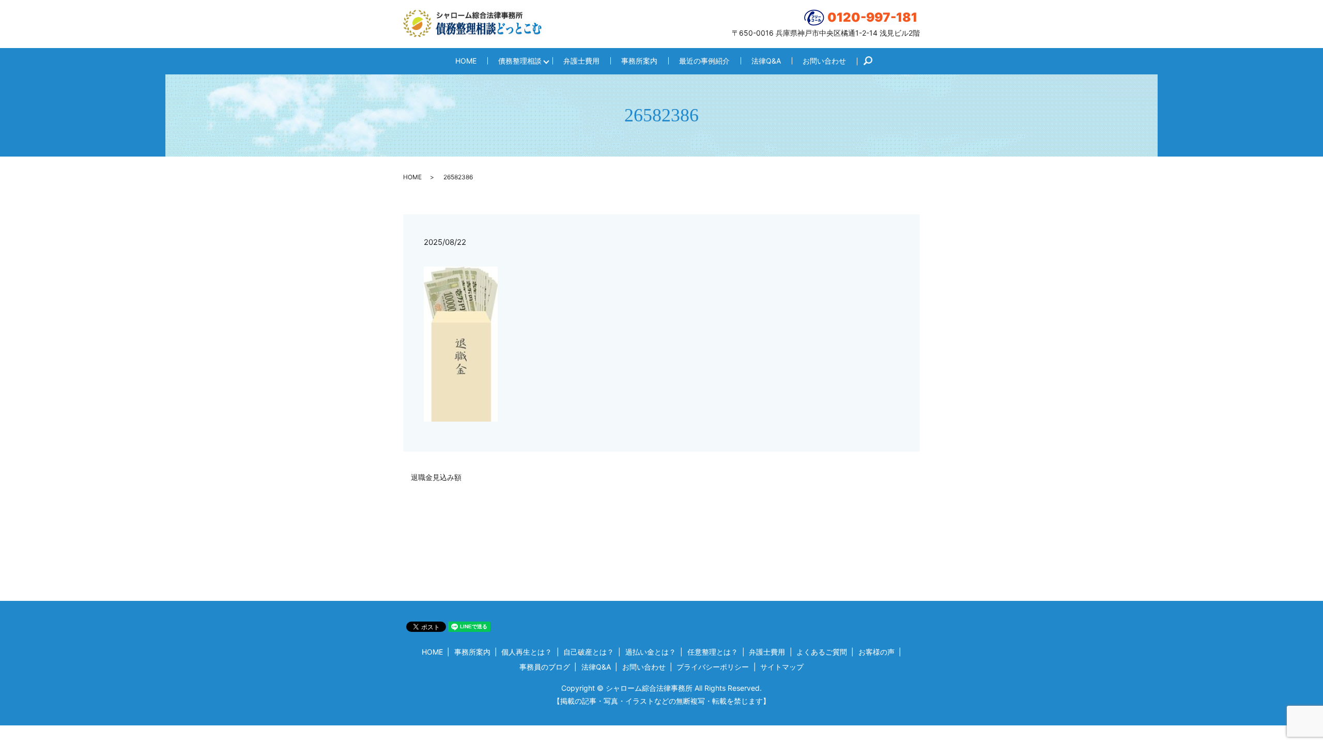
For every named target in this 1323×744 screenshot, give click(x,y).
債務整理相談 (520, 60)
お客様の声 (876, 651)
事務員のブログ (544, 666)
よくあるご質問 (821, 651)
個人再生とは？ (526, 651)
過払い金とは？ (650, 651)
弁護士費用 (581, 60)
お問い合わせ (824, 60)
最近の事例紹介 (704, 60)
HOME (465, 60)
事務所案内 (639, 60)
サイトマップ (782, 666)
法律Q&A (766, 60)
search (873, 61)
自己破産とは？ (588, 651)
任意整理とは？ (712, 651)
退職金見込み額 (436, 477)
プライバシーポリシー (712, 666)
